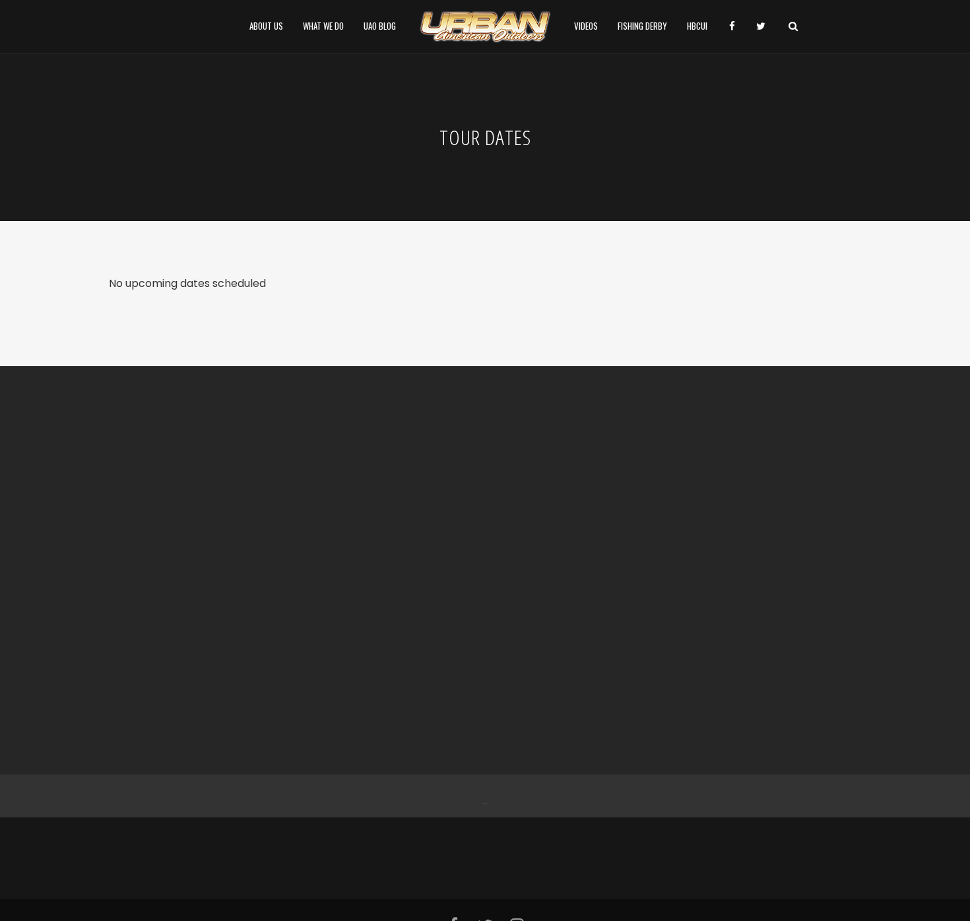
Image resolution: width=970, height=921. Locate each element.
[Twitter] (486, 796)
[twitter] (760, 26)
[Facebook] (483, 796)
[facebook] (731, 26)
